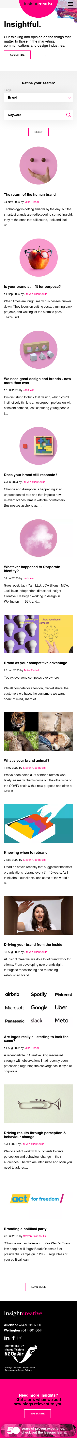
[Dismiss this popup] (73, 1421)
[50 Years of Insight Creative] (38, 1430)
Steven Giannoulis (35, 294)
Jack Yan (29, 390)
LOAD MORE (38, 1287)
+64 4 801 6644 (32, 1330)
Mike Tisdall (31, 202)
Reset (38, 132)
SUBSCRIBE (17, 54)
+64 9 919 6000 (30, 1325)
